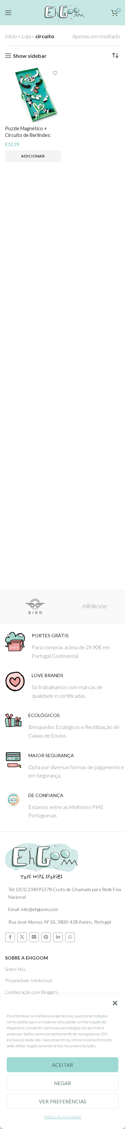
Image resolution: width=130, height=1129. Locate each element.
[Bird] (35, 606)
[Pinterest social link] (46, 937)
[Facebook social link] (10, 937)
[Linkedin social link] (58, 937)
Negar (62, 1083)
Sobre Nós (15, 969)
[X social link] (22, 937)
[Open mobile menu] (8, 12)
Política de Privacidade (62, 1116)
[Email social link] (34, 937)
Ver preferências (62, 1101)
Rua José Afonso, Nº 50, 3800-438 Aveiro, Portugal (59, 922)
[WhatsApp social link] (70, 937)
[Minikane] (95, 606)
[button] (115, 1003)
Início (11, 36)
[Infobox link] (65, 646)
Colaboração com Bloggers (31, 992)
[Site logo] (62, 11)
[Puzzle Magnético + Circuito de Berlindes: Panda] (33, 95)
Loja (26, 36)
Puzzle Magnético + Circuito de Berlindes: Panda (28, 135)
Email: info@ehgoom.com (33, 909)
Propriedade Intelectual (28, 980)
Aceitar (62, 1065)
